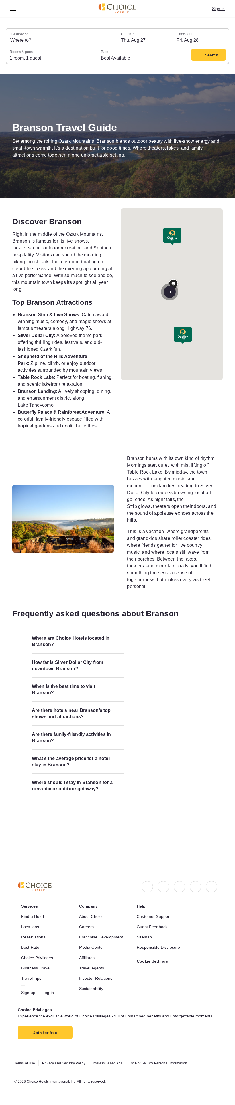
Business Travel (36, 962)
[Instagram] (163, 881)
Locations (30, 921)
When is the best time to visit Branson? (66, 717)
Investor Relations (97, 972)
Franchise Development (102, 931)
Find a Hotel (33, 910)
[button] (182, 335)
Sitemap (145, 931)
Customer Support (155, 910)
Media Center (92, 941)
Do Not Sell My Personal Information (169, 1063)
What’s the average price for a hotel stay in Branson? (73, 789)
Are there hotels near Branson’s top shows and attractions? (73, 741)
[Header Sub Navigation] (13, 9)
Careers (87, 921)
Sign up (28, 987)
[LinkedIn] (179, 881)
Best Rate (30, 941)
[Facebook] (147, 881)
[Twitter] (195, 881)
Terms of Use (25, 1063)
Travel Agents (92, 962)
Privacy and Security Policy (67, 1063)
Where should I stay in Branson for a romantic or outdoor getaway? (72, 813)
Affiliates (88, 952)
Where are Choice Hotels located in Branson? (73, 669)
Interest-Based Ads (113, 1063)
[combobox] (61, 37)
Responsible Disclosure (160, 941)
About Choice (92, 910)
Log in (50, 987)
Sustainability (93, 983)
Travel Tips (32, 972)
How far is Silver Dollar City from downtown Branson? (71, 693)
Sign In (218, 8)
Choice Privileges (38, 952)
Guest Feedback (153, 921)
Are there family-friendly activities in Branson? (72, 765)
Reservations (34, 931)
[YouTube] (211, 881)
